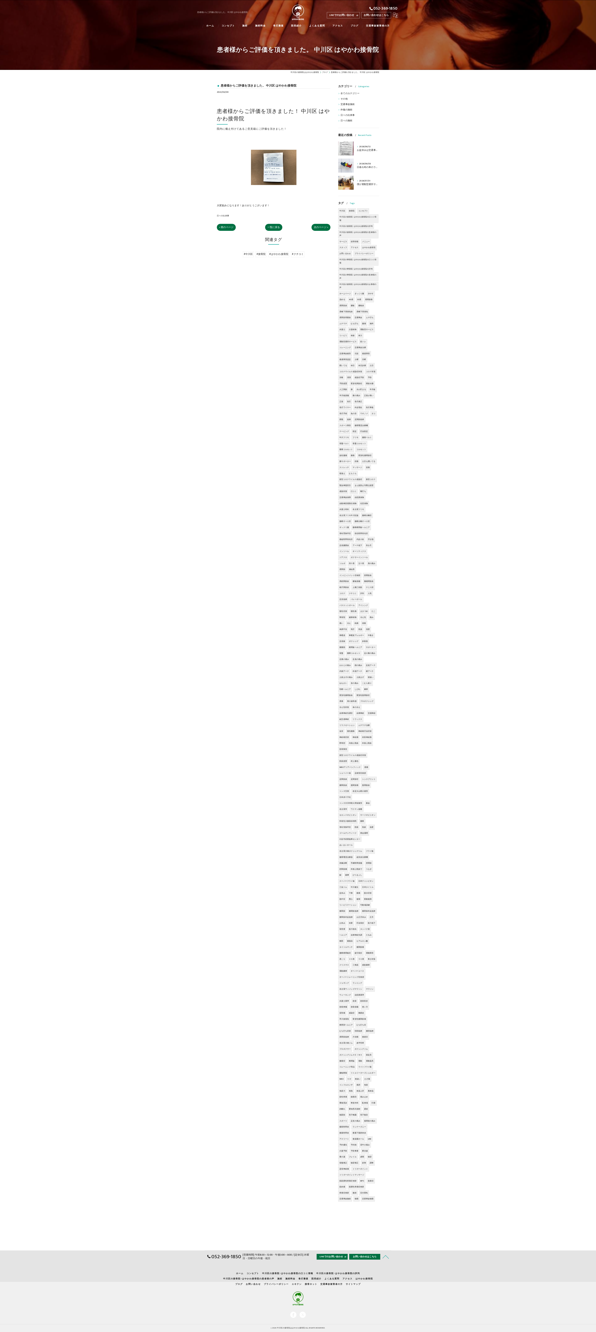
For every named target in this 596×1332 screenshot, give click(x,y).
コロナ (342, 593)
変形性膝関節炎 (346, 695)
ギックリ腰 (344, 527)
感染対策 (343, 491)
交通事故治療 (360, 347)
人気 (370, 593)
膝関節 (342, 911)
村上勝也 (354, 761)
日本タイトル (367, 887)
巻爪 (349, 401)
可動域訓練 (365, 905)
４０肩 (352, 959)
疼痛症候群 (344, 1192)
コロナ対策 (370, 371)
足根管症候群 (360, 773)
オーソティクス (359, 551)
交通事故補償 (367, 1198)
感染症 (352, 1012)
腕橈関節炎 (369, 581)
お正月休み (361, 917)
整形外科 (354, 1102)
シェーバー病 (345, 773)
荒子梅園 (353, 1114)
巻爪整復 (370, 407)
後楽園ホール (358, 1138)
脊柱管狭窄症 (345, 827)
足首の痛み (355, 1120)
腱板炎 (361, 305)
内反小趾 (360, 539)
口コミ (354, 491)
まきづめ (364, 611)
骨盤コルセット (359, 443)
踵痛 (366, 767)
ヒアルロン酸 (362, 941)
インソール (344, 551)
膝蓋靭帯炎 (344, 1132)
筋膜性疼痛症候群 (356, 1186)
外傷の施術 (346, 110)
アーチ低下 (357, 545)
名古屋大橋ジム (346, 1042)
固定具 (369, 1054)
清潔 (349, 377)
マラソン (370, 989)
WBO (341, 1079)
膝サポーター (345, 461)
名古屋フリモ (358, 509)
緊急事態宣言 (345, 485)
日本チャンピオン (366, 881)
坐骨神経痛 (367, 737)
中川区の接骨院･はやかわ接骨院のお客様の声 (357, 286)
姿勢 (364, 1162)
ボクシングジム (361, 1049)
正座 (341, 401)
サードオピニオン (367, 815)
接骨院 (352, 210)
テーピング (344, 431)
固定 (354, 431)
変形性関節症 (356, 383)
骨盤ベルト (344, 443)
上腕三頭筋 (357, 587)
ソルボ (342, 563)
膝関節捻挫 (353, 911)
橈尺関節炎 (344, 587)
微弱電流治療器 (346, 857)
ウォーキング (345, 994)
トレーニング (345, 347)
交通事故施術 (348, 104)
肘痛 (356, 461)
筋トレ (363, 341)
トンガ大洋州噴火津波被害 (350, 803)
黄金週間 (364, 833)
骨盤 (341, 653)
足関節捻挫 (359, 419)
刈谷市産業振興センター (349, 839)
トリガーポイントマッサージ (351, 1174)
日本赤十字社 (345, 797)
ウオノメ (364, 413)
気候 (364, 827)
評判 (362, 593)
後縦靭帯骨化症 (346, 539)
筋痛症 (371, 1180)
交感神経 (371, 713)
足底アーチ (370, 665)
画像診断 (343, 863)
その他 (344, 99)
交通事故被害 (345, 353)
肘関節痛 (343, 869)
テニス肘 (370, 587)
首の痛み (354, 683)
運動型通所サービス (348, 341)
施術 (354, 1192)
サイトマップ (353, 1284)
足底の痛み (357, 659)
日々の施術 (346, 121)
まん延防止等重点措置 (364, 485)
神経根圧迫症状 (365, 731)
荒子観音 (364, 1114)
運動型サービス (366, 329)
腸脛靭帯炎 (344, 1126)
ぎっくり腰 (359, 293)
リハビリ (343, 335)
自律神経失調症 (346, 713)
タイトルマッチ (346, 947)
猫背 (370, 1156)
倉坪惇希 (360, 1042)
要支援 (365, 1150)
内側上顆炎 (353, 743)
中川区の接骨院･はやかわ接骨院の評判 (356, 226)
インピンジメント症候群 (349, 575)
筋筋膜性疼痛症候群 (348, 1180)
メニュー (366, 241)
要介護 (342, 1156)
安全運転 (364, 1192)
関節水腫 (370, 383)
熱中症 (342, 899)
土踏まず (360, 677)
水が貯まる (361, 389)
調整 (371, 1162)
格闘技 (342, 1114)
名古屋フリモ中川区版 (348, 515)
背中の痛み (365, 1144)
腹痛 (358, 893)
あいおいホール (346, 845)
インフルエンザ (346, 1084)
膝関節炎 (343, 785)
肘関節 (369, 863)
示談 (356, 353)
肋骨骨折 (364, 1001)
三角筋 (355, 964)
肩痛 (341, 701)
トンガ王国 (344, 791)
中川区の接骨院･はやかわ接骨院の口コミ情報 (357, 218)
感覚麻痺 (366, 964)
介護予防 (343, 1150)
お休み (342, 923)
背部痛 (342, 1012)
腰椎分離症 (367, 515)
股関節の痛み (369, 1120)
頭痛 (364, 623)
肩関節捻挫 (344, 1036)
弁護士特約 (344, 509)
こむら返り (367, 683)
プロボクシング (366, 701)
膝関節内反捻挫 (346, 917)
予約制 (354, 1144)
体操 (352, 335)
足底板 (342, 641)
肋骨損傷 (354, 1006)
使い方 (365, 1006)
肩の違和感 (352, 701)
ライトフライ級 (365, 1066)
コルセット (361, 449)
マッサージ (357, 467)
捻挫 (349, 419)
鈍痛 (356, 623)
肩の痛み (371, 563)
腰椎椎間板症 (345, 953)
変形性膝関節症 (365, 455)
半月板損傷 (344, 395)
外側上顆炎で (356, 869)
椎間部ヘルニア (346, 1024)
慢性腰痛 (351, 731)
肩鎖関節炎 (344, 581)
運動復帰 (368, 899)
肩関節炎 (343, 305)
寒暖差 (342, 635)
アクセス (354, 247)
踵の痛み (358, 665)
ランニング (357, 983)
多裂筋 (365, 641)
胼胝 (341, 419)
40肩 (351, 299)
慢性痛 (354, 611)
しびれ (357, 689)
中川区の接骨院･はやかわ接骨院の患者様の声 (357, 234)
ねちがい (343, 683)
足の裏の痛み (369, 653)
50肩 (359, 299)
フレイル (353, 1156)
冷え (349, 623)
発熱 (351, 1090)
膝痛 (352, 455)
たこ (373, 611)
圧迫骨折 (360, 923)
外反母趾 (358, 407)
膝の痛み (356, 395)
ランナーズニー (359, 1126)
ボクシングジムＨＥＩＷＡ (350, 1054)
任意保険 (364, 503)
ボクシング (353, 641)
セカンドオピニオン (348, 815)
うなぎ (369, 869)
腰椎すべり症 (345, 521)
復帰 (358, 899)
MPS (362, 1180)
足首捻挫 (343, 599)
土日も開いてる (368, 461)
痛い (341, 623)
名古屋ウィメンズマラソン (350, 989)
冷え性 (363, 617)
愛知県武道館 (354, 1108)
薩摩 (347, 875)
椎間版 (352, 1060)
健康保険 (353, 617)
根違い (358, 1079)
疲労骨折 (358, 953)
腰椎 (362, 821)
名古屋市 (343, 809)
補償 (356, 1198)
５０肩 (361, 959)
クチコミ (353, 593)
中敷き (371, 635)
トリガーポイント (360, 1168)
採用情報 (354, 241)
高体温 (371, 1090)
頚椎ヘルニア (345, 689)
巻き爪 (369, 545)
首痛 (368, 467)
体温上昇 (360, 1090)
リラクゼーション (347, 725)
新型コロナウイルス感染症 (350, 479)
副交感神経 (344, 719)
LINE (369, 1138)
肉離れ (342, 1108)
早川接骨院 (344, 1019)
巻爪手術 (343, 413)
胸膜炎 (361, 1012)
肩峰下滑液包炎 (346, 311)
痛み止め (364, 1096)
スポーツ (343, 1120)
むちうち (353, 473)
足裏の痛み (344, 659)
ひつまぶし (357, 875)
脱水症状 (368, 893)
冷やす (371, 293)
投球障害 (343, 749)
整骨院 (342, 617)
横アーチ (370, 671)
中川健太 (354, 887)
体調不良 (343, 629)
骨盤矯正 (343, 1162)
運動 (360, 1060)
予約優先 (343, 1144)
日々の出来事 (223, 215)
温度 (371, 827)
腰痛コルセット (346, 449)
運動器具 (370, 1060)
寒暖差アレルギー (356, 635)
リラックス (357, 719)
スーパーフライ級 (347, 881)
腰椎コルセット (353, 653)
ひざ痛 (367, 1079)
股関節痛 (354, 785)
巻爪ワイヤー (345, 407)
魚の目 (354, 413)
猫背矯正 (354, 1162)
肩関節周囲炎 (345, 317)
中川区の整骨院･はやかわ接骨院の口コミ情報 (357, 261)
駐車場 (365, 1102)
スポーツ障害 (345, 425)
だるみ (369, 935)
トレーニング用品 (347, 1066)
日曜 (364, 359)
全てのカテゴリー (350, 93)
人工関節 (343, 389)
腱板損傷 (356, 581)
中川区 (342, 210)
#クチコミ (298, 254)
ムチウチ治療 (364, 725)
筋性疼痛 (343, 1096)
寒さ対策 (371, 959)
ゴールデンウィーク (348, 833)
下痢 (351, 893)
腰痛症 (342, 1060)
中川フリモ (344, 437)
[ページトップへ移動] (386, 1257)
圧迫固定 (364, 431)
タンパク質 (365, 929)
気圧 (352, 629)
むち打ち (354, 323)
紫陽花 (350, 941)
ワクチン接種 (356, 809)
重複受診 (343, 1102)
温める (342, 299)
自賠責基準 (359, 994)
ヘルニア (343, 935)
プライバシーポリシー (364, 253)
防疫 (356, 827)
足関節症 (354, 779)
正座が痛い (369, 395)
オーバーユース (357, 971)
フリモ (355, 437)
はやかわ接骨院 (368, 247)
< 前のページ (226, 227)
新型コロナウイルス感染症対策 (352, 755)
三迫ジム (343, 887)
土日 (371, 365)
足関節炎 (343, 779)
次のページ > (321, 227)
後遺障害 (366, 353)
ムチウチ (343, 323)
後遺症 (365, 1036)
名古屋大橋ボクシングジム (350, 851)
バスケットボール (347, 605)
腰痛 (364, 323)
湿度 (368, 629)
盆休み (342, 893)
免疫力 (342, 1090)
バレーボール (356, 599)
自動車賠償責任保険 (348, 503)
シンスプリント (368, 779)
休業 (351, 923)
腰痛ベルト (367, 437)
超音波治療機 (362, 857)
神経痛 (355, 737)
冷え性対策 (344, 707)
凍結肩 (352, 569)
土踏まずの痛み (346, 677)
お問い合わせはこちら (376, 15)
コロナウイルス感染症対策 (350, 371)
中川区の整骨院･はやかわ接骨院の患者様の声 (357, 276)
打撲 (373, 1102)
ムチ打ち (370, 317)
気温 (360, 629)
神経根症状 (344, 737)
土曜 (356, 359)
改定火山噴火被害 (360, 791)
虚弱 (362, 1156)
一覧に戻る (273, 227)
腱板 (352, 305)
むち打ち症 (361, 1024)
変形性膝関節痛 (359, 1019)
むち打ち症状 (345, 1031)
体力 (360, 335)
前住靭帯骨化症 (361, 533)
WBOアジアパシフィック (350, 767)
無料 (371, 323)
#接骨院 (261, 254)
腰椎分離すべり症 (362, 521)
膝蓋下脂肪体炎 (359, 1132)
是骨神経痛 (344, 1168)
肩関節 (342, 569)
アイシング (363, 605)
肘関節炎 (368, 575)
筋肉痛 (342, 1186)
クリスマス (344, 964)
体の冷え (356, 707)
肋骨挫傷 (343, 1006)
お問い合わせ (345, 253)
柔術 (366, 1108)
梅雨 (341, 941)
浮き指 (371, 539)
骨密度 (342, 929)
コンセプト (363, 210)
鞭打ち (363, 491)
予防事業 (354, 1150)
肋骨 (354, 1001)
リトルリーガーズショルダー (363, 1072)
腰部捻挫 (370, 1031)
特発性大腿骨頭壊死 (348, 821)
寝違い (371, 677)
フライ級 (370, 851)
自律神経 (360, 713)
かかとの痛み (345, 665)
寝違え (342, 473)
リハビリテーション (348, 905)
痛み (371, 617)
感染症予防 (359, 377)
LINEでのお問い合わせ (341, 15)
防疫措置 (343, 761)
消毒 (341, 377)
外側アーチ (357, 671)
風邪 (358, 1084)
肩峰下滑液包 (362, 311)
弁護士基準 (344, 1001)
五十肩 (361, 563)
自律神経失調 (356, 935)
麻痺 (366, 689)
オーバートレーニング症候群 (351, 977)
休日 (352, 365)
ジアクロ (343, 557)
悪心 (351, 899)
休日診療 (362, 365)
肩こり (342, 959)
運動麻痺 (343, 971)
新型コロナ (370, 479)
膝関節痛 (360, 947)
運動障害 (370, 953)
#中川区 (248, 254)
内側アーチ (344, 671)
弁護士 (342, 329)
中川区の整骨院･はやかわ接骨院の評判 (356, 268)
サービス (343, 241)
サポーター (370, 647)
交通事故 (358, 317)
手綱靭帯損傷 (356, 863)
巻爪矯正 (358, 401)
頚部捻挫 (358, 1031)
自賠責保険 (359, 497)
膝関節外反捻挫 (368, 911)
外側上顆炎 (367, 743)
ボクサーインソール (359, 557)
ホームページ (345, 293)
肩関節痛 (369, 299)
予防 (370, 377)
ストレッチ (344, 467)
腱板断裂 (343, 1072)
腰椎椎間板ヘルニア (361, 527)
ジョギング (344, 983)
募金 (368, 803)
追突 (341, 731)
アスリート (344, 1138)
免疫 (366, 1084)
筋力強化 (353, 929)
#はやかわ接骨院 (279, 254)
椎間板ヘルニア (355, 647)
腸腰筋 (342, 647)
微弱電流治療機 (361, 425)
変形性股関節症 (363, 695)
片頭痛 (355, 1036)
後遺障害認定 (345, 359)
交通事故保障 (345, 497)
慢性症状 (343, 611)
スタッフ (343, 247)
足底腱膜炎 (344, 545)
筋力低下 (371, 923)
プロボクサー (345, 1049)
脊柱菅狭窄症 (345, 533)
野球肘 (342, 743)
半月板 (372, 389)
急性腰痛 (343, 455)
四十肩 (352, 563)
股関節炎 (366, 785)
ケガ (349, 1079)
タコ (373, 413)
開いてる (343, 365)
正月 (371, 917)
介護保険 (353, 329)
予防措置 (343, 383)
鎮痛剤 (354, 1096)
